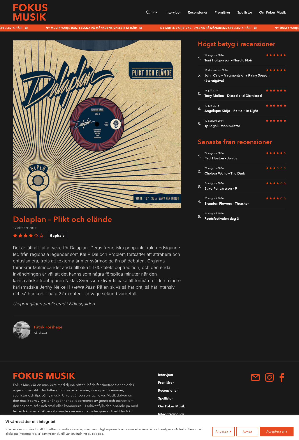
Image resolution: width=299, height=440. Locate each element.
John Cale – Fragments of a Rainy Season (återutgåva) (236, 78)
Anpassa (222, 431)
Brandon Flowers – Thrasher (226, 203)
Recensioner (198, 12)
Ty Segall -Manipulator (222, 126)
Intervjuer (173, 12)
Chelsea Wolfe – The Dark (224, 173)
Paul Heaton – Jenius (220, 158)
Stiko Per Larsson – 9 (221, 188)
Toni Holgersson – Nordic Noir (228, 60)
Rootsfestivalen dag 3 (221, 218)
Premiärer (222, 12)
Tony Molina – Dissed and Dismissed (233, 95)
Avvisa (247, 431)
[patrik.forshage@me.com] (255, 377)
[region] (149, 427)
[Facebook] (281, 377)
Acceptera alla (276, 431)
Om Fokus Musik (272, 12)
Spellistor (244, 12)
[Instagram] (269, 377)
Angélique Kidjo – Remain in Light (231, 110)
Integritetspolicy (171, 414)
